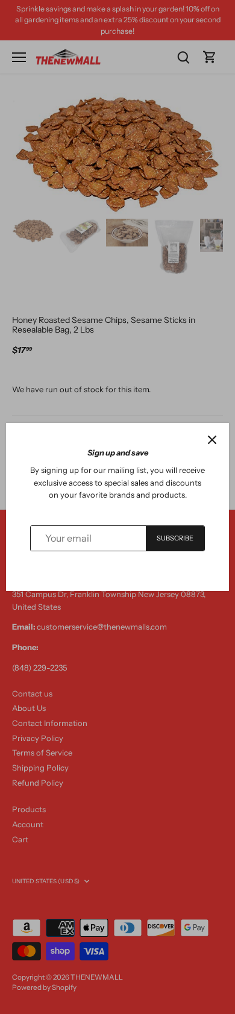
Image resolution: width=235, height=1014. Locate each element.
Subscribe (175, 538)
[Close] (212, 440)
